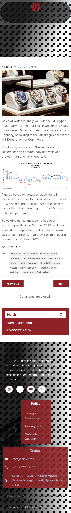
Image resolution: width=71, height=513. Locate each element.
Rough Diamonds (50, 262)
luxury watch (56, 258)
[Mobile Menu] (35, 18)
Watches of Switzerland (36, 272)
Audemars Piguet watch (23, 253)
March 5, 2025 (28, 66)
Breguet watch (48, 253)
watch (13, 267)
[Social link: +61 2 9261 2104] (43, 389)
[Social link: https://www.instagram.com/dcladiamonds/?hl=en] (10, 389)
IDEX (17, 247)
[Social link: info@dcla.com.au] (32, 389)
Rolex (13, 262)
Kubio (61, 495)
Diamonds (15, 258)
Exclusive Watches (35, 258)
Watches (15, 272)
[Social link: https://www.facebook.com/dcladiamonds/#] (21, 389)
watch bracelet (28, 267)
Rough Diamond (28, 262)
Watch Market (48, 267)
